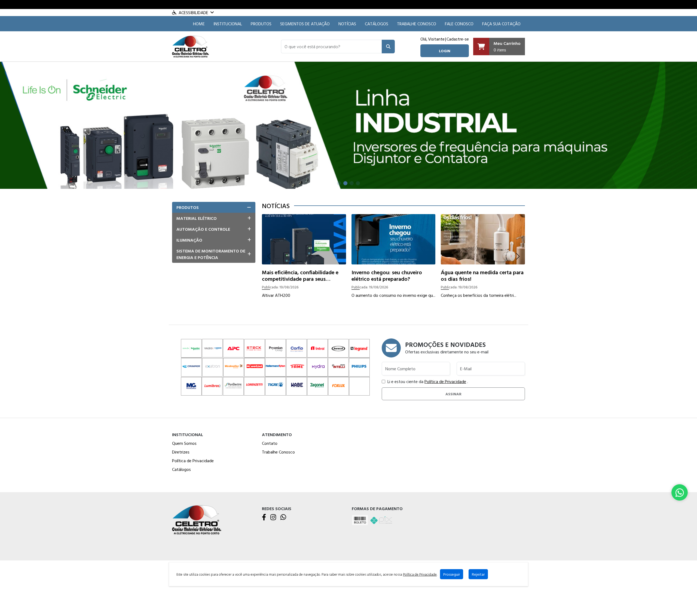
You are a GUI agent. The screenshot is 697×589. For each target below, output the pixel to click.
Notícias (347, 23)
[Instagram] (273, 517)
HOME (199, 23)
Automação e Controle (203, 229)
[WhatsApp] (283, 517)
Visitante (436, 39)
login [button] (444, 51)
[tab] (213, 207)
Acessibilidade (193, 12)
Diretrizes (180, 452)
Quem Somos (184, 443)
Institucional (227, 23)
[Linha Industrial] (348, 125)
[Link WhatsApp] (679, 492)
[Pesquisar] (388, 46)
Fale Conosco (459, 23)
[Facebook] (264, 517)
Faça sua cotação (501, 23)
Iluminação (189, 240)
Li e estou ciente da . (427, 381)
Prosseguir (451, 574)
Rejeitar (478, 574)
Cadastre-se (458, 39)
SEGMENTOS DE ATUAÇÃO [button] (305, 23)
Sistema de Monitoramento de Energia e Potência (210, 254)
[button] (331, 46)
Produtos (261, 23)
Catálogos (376, 23)
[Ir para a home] (196, 519)
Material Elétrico (196, 218)
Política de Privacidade (445, 381)
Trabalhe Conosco (416, 23)
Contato (269, 443)
